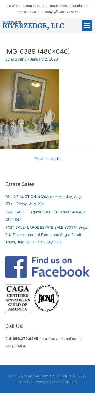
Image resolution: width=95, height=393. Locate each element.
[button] (87, 25)
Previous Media (48, 159)
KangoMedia (66, 382)
